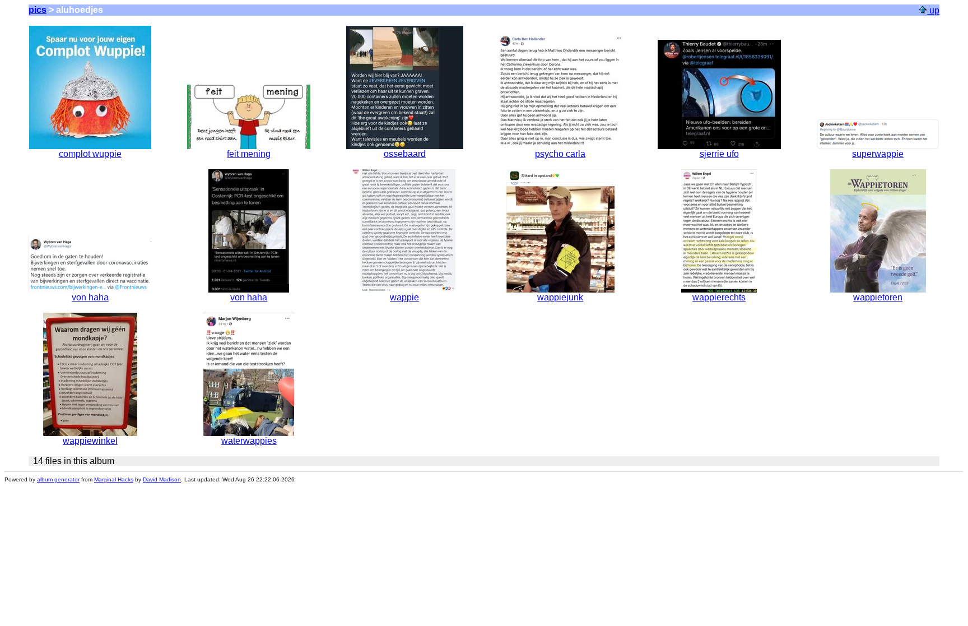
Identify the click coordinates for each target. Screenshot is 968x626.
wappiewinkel (90, 441)
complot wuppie (90, 154)
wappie (404, 297)
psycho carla (560, 154)
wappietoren (877, 297)
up (933, 10)
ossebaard (405, 154)
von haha (90, 297)
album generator (58, 479)
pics (37, 10)
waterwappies (249, 441)
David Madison (162, 479)
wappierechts (719, 297)
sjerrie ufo (719, 154)
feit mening (249, 154)
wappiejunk (560, 297)
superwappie (878, 154)
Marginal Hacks (113, 479)
